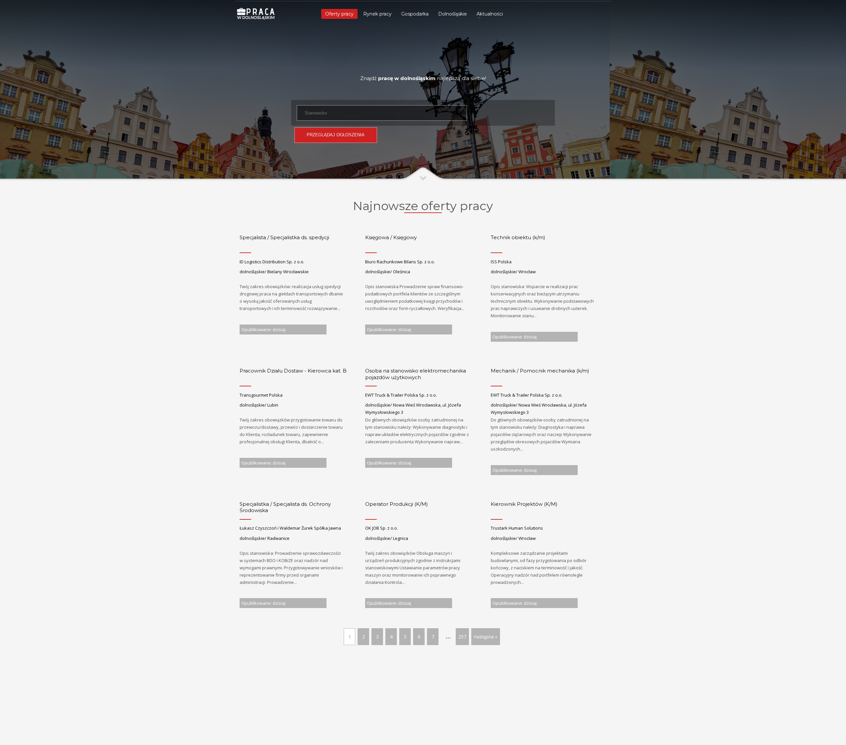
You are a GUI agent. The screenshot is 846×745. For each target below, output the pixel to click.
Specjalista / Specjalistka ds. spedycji (284, 237)
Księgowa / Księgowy (391, 237)
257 (462, 637)
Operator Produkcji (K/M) (396, 504)
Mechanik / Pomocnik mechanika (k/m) (540, 371)
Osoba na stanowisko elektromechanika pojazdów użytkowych (415, 374)
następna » (485, 637)
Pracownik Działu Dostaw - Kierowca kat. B (293, 371)
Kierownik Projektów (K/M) (524, 504)
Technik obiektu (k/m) (518, 237)
